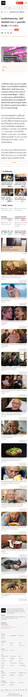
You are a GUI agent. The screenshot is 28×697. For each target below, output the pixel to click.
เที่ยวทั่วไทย (12, 682)
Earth (9, 234)
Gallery (2, 667)
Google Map (3, 619)
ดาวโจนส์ (2, 665)
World (2, 643)
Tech (2, 645)
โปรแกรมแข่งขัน (13, 673)
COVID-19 (12, 665)
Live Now (20, 3)
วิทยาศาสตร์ (12, 658)
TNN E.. (10, 220)
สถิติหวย (11, 685)
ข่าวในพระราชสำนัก (4, 656)
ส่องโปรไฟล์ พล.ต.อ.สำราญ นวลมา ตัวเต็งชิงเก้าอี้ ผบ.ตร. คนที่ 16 (7, 217)
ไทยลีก (2, 677)
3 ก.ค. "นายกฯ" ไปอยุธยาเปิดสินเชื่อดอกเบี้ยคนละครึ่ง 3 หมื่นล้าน (20, 198)
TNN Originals (22, 645)
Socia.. (23, 234)
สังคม (20, 656)
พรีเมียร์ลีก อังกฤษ (22, 673)
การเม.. (22, 201)
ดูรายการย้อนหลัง (13, 635)
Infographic (21, 663)
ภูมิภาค (20, 661)
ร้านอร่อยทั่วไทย (4, 682)
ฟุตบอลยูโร (12, 675)
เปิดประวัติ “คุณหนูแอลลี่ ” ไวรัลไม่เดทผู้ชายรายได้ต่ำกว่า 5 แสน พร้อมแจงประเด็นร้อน (20, 231)
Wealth (6, 12)
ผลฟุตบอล (3, 673)
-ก (4, 8)
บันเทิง (11, 661)
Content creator (4, 650)
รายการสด (3, 635)
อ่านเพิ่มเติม (14, 162)
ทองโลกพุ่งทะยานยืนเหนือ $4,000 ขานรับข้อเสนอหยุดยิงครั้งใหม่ (7, 183)
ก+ (10, 8)
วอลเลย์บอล (3, 675)
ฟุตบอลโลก (21, 675)
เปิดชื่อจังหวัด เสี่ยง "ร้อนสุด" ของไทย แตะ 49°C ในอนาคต (7, 231)
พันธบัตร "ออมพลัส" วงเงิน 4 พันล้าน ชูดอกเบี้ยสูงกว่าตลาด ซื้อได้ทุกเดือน (7, 198)
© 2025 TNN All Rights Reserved (13, 695)
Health (20, 643)
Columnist (12, 650)
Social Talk (21, 658)
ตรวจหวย (3, 685)
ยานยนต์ (2, 663)
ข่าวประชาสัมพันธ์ (22, 665)
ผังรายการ (3, 638)
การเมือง (2, 658)
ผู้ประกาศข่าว (21, 635)
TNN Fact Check (13, 663)
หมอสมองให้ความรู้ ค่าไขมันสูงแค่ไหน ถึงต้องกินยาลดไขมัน (20, 217)
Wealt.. (10, 186)
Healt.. (23, 220)
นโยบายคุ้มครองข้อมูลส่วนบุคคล (14, 694)
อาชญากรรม (3, 661)
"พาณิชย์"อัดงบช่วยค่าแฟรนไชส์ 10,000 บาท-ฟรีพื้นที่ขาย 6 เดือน (20, 183)
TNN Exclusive (13, 656)
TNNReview (21, 682)
